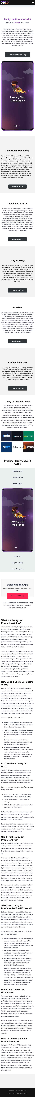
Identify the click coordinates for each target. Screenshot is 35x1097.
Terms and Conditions (22, 1093)
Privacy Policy (11, 1093)
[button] (17, 54)
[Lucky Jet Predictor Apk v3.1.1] (5, 2)
